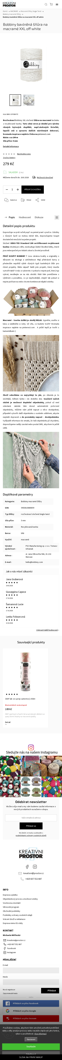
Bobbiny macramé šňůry (31, 501)
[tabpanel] (25, 688)
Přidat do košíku (32, 190)
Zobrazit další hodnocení (47, 630)
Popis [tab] (12, 217)
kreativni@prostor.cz (33, 873)
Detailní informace (11, 146)
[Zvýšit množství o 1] (17, 189)
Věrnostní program (11, 907)
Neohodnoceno (24, 154)
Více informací (40, 1034)
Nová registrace (9, 989)
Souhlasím (31, 1046)
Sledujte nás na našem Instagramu (32, 752)
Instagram (35, 867)
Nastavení (31, 1039)
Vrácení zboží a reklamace (14, 919)
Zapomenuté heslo (10, 993)
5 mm (23, 520)
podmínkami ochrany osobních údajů (31, 835)
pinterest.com (44, 134)
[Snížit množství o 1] (6, 189)
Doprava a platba (10, 895)
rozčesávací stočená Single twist (35, 514)
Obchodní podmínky (11, 911)
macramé (25, 539)
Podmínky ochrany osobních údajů (17, 915)
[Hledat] (46, 4)
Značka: (9, 157)
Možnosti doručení (45, 177)
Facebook (27, 867)
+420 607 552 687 (33, 879)
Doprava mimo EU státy (13, 923)
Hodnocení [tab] (25, 217)
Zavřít (53, 207)
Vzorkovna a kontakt (11, 903)
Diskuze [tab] (39, 217)
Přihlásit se (31, 826)
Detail (7, 722)
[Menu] (57, 4)
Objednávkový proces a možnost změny (20, 899)
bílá (22, 533)
